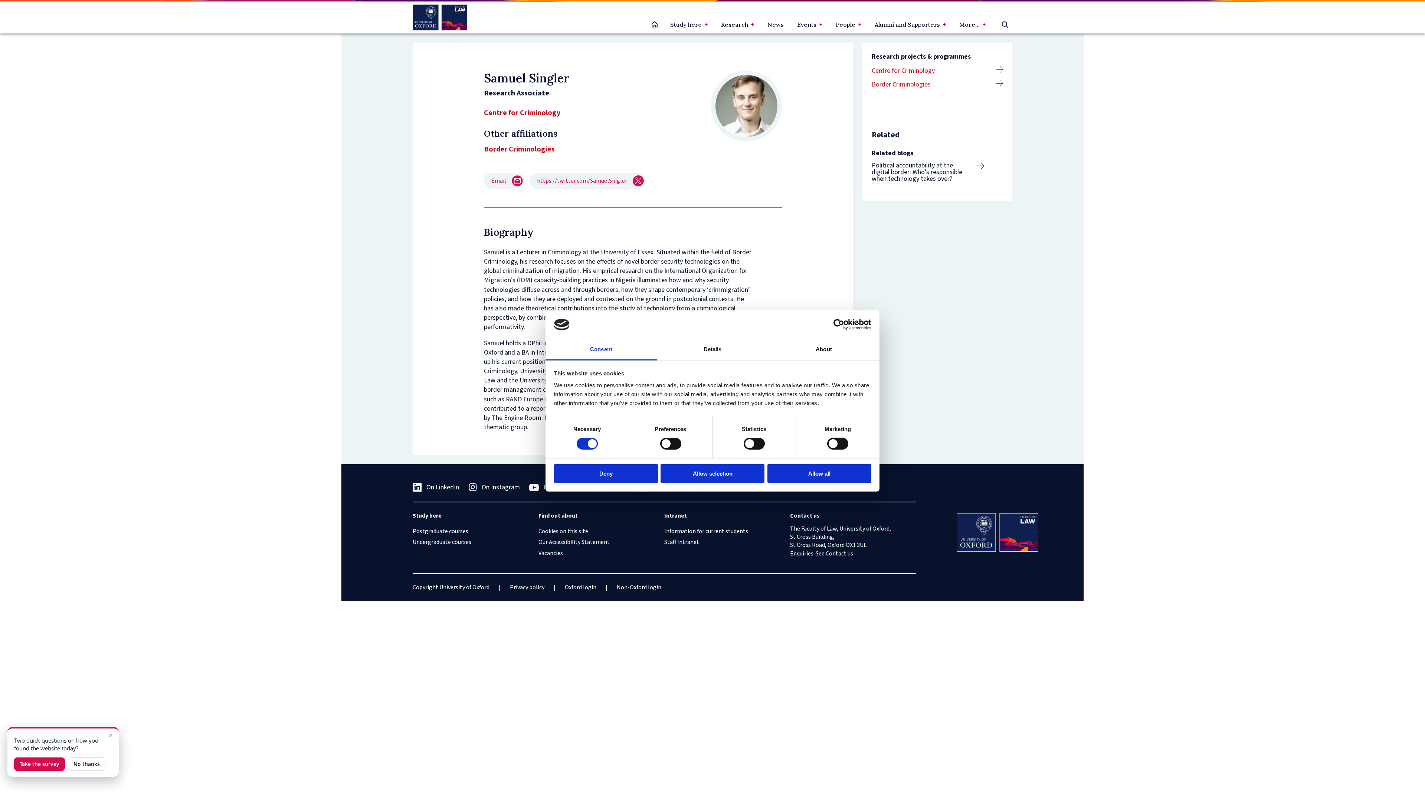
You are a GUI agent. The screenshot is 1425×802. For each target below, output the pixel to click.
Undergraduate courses (442, 542)
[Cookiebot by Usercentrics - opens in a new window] (838, 324)
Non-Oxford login (639, 587)
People (845, 24)
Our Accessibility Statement (574, 542)
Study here (686, 24)
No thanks (86, 763)
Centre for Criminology (522, 113)
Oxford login (580, 587)
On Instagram (501, 487)
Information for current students (706, 531)
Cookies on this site (563, 531)
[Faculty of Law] (440, 17)
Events (806, 24)
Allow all (819, 473)
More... (969, 24)
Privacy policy (527, 587)
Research (734, 24)
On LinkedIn (442, 487)
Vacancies (550, 553)
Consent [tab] (601, 349)
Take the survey (39, 763)
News (775, 24)
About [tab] (824, 349)
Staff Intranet (681, 542)
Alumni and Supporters (907, 24)
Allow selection (713, 473)
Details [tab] (713, 349)
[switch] (670, 444)
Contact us (839, 554)
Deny (606, 473)
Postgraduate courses (440, 531)
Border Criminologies (901, 84)
